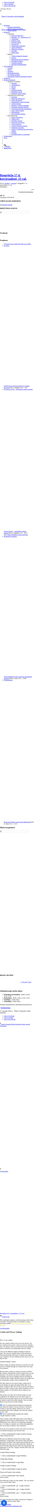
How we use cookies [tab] (6, 1340)
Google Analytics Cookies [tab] (8, 1415)
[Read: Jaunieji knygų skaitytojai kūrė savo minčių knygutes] (19, 245)
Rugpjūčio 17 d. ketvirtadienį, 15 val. (13, 177)
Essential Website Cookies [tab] (8, 1361)
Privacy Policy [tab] (4, 1496)
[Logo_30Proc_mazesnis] (12, 16)
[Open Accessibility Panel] (4, 1503)
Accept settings (4, 1506)
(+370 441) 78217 (26, 982)
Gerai (1, 1328)
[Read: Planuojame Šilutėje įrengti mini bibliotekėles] (19, 680)
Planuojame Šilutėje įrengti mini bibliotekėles (17, 822)
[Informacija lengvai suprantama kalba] (4, 139)
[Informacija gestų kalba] (4, 141)
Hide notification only (15, 1506)
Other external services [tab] (7, 1435)
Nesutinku (6, 1328)
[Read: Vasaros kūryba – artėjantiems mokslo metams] (19, 389)
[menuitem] (19, 28)
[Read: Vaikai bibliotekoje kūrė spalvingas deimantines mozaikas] (19, 536)
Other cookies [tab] (4, 1477)
